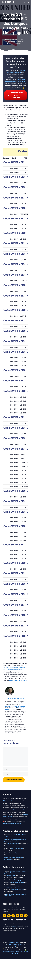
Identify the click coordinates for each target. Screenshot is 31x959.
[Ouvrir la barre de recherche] (24, 2)
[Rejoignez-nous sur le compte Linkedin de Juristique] (21, 915)
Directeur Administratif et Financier (15, 706)
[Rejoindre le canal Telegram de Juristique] (13, 915)
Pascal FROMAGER (15, 698)
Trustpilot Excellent (8, 951)
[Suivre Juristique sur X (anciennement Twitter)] (9, 915)
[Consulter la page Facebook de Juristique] (4, 915)
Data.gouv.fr (15, 946)
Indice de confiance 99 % (15, 944)
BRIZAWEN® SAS (14, 942)
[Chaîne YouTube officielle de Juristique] (17, 915)
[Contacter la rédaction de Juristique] (26, 915)
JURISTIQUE (8, 2)
